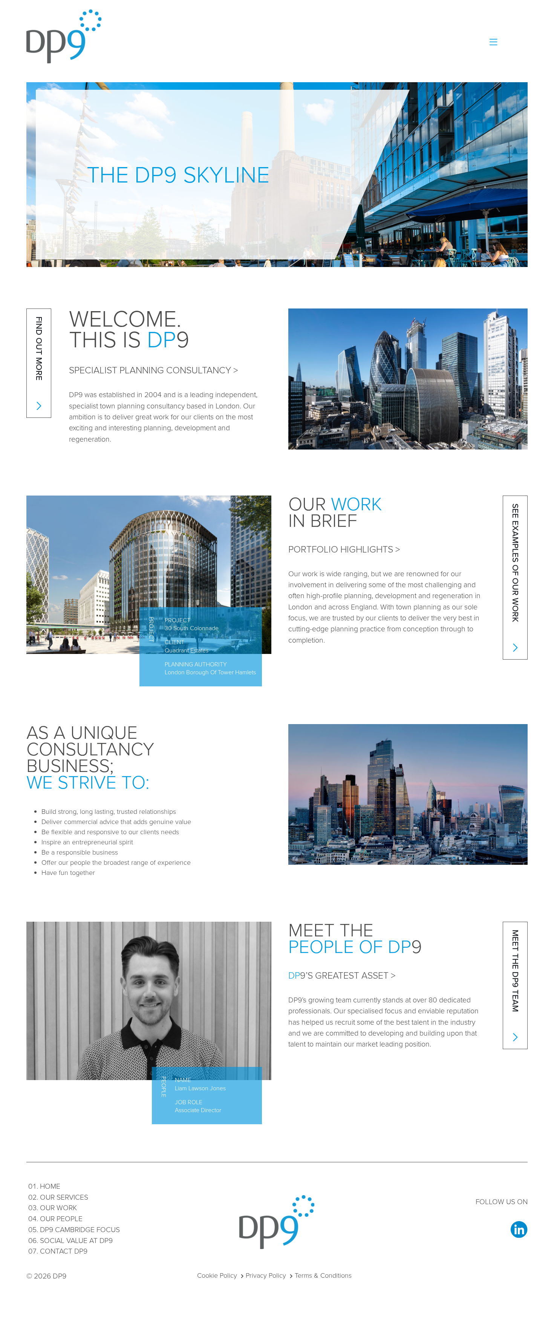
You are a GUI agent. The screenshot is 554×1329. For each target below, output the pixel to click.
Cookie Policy (217, 1275)
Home (50, 1186)
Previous (74, 676)
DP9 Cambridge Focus (80, 1229)
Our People (61, 1218)
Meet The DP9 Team (515, 972)
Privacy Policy (266, 1275)
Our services (64, 1197)
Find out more (39, 349)
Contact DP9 (63, 1251)
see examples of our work (515, 564)
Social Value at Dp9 (76, 1240)
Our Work (58, 1207)
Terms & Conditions (323, 1275)
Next (99, 676)
